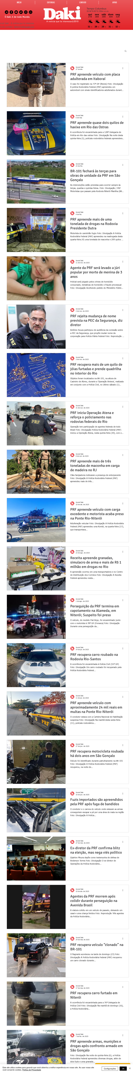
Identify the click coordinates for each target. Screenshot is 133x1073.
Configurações (110, 1068)
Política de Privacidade (31, 1069)
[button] (125, 51)
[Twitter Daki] (21, 12)
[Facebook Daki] (11, 12)
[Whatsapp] (30, 12)
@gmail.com (28, 27)
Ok (123, 1068)
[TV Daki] (16, 12)
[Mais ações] (123, 68)
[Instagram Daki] (26, 12)
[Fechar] (129, 1068)
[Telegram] (6, 12)
